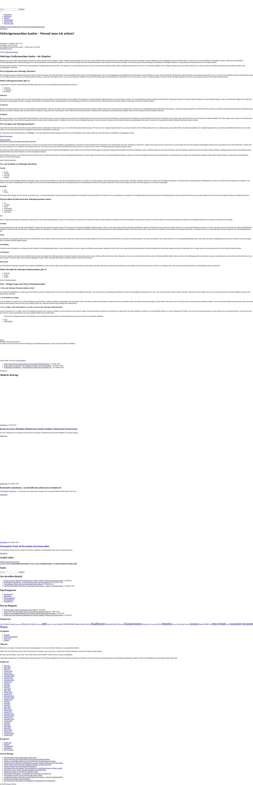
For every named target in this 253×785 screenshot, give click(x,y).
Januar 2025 (8, 673)
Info (90, 624)
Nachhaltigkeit (8, 20)
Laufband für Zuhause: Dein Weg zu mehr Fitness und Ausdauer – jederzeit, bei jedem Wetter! (33, 586)
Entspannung (18, 624)
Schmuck (182, 624)
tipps (215, 623)
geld (44, 623)
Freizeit (29, 624)
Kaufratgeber (109, 624)
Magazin (6, 18)
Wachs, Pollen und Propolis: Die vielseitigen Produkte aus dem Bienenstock (27, 365)
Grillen (65, 624)
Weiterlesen (3, 436)
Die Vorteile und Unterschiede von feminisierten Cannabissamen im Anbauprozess (29, 781)
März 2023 (7, 708)
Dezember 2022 (9, 714)
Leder (149, 624)
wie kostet (247, 623)
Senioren (187, 624)
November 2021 (9, 733)
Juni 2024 (7, 685)
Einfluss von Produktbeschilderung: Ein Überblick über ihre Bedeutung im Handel (29, 613)
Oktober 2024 (8, 678)
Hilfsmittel (82, 624)
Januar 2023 (8, 712)
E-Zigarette (12, 624)
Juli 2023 (7, 701)
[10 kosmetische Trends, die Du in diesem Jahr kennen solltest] (34, 540)
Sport (206, 624)
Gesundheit (60, 624)
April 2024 (7, 689)
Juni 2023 (7, 703)
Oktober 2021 (8, 735)
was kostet (235, 623)
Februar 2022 (8, 730)
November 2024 (9, 676)
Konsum (129, 623)
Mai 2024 (7, 687)
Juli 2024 (7, 683)
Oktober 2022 (8, 717)
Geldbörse (49, 624)
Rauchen (174, 624)
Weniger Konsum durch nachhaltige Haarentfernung (20, 766)
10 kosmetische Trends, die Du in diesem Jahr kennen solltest (24, 546)
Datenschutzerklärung (11, 637)
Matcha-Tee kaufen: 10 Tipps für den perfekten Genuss (21, 772)
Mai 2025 (7, 669)
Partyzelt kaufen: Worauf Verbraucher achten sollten (20, 610)
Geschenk (54, 624)
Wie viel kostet (8, 23)
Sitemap (6, 640)
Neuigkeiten (8, 14)
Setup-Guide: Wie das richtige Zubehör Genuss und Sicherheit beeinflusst (27, 364)
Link (10, 52)
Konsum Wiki (8, 22)
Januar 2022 (8, 731)
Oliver (5, 45)
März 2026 (7, 667)
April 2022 (7, 726)
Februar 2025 (8, 671)
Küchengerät (145, 624)
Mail (7, 52)
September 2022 (9, 719)
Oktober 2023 (8, 699)
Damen (7, 624)
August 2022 (8, 721)
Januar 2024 (8, 694)
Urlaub (227, 624)
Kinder (115, 624)
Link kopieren (9, 562)
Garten (33, 624)
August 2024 (8, 682)
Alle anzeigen (21, 360)
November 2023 (9, 698)
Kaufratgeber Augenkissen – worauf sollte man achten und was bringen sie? (27, 367)
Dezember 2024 (9, 674)
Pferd (160, 624)
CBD (4, 624)
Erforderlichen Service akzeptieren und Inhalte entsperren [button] (18, 141)
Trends (222, 623)
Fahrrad (24, 624)
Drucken (15, 52)
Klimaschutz (121, 624)
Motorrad (153, 624)
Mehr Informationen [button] (6, 136)
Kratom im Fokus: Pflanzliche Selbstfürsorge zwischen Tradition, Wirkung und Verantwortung (38, 429)
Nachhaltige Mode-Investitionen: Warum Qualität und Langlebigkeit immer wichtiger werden (33, 768)
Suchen (21, 9)
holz (87, 624)
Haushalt (71, 624)
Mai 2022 (7, 724)
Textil (210, 624)
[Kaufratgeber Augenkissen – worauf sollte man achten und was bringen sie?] (34, 482)
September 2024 (9, 680)
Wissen (4, 626)
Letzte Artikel (8, 321)
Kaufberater (7, 16)
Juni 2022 (7, 723)
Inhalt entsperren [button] (5, 139)
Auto (1, 624)
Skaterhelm (201, 624)
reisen (178, 624)
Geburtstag (38, 624)
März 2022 (7, 728)
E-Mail (2, 562)
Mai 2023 (7, 705)
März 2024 (7, 690)
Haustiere (77, 624)
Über (5, 319)
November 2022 (9, 715)
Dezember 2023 (9, 696)
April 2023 (7, 706)
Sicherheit (194, 624)
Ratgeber (167, 623)
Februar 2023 (8, 710)
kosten (137, 623)
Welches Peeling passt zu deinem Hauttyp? (17, 779)
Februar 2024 (8, 692)
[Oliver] (12, 338)
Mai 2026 (7, 666)
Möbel (157, 624)
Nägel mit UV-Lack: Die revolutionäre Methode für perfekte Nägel (25, 770)
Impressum (7, 638)
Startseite (7, 635)
